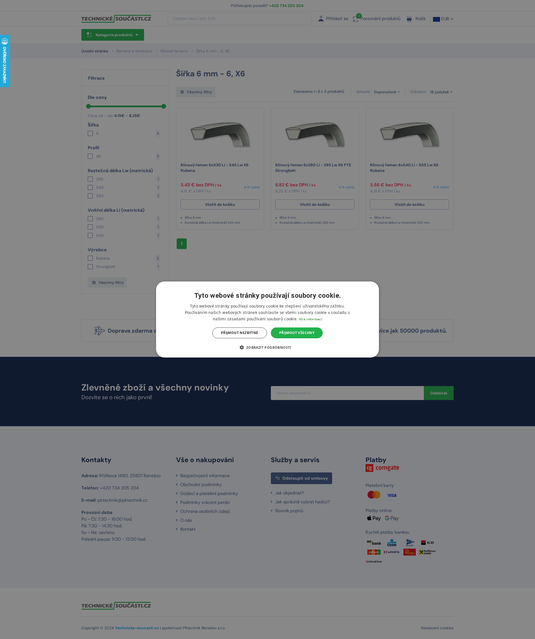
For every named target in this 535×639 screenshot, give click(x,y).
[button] (267, 347)
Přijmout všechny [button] (296, 332)
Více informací (310, 319)
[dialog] (267, 320)
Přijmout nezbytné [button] (239, 332)
